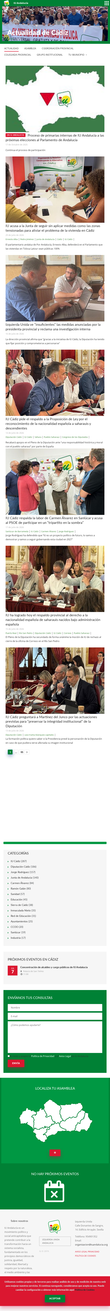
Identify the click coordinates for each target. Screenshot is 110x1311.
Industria (16, 938)
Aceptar (55, 1298)
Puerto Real (11, 633)
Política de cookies (85, 1255)
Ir (55, 1153)
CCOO (14, 927)
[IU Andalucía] (7, 3)
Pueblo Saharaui (52, 437)
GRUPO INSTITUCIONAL (50, 54)
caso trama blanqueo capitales (39, 734)
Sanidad (15, 894)
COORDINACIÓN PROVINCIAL (57, 48)
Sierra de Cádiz (19, 905)
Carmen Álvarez (48, 531)
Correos (67, 633)
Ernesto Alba (12, 239)
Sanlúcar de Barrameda (17, 531)
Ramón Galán (18, 888)
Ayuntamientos (19, 921)
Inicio (10, 38)
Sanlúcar (15, 932)
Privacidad (93, 1251)
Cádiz (59, 239)
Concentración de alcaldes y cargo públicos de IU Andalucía (54, 967)
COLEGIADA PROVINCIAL (17, 54)
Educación (16, 899)
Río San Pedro (25, 633)
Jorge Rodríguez (66, 531)
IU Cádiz (69, 239)
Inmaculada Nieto (21, 910)
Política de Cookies (85, 1290)
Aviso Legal (65, 1056)
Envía (16, 1063)
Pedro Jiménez (27, 239)
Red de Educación (21, 916)
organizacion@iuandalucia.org (91, 1244)
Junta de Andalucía (45, 239)
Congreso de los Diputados (75, 437)
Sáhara (38, 437)
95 (22, 752)
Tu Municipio (76, 54)
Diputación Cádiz (14, 437)
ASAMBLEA (30, 48)
